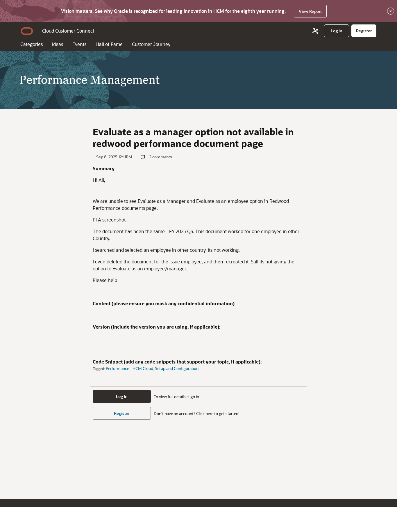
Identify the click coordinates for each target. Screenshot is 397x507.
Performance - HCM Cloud (129, 368)
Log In (122, 396)
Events (79, 44)
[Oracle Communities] (315, 30)
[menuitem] (336, 30)
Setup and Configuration (177, 368)
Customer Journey (151, 44)
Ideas (57, 44)
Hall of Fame (109, 44)
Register (122, 413)
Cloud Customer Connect (68, 31)
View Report (310, 11)
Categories (31, 44)
